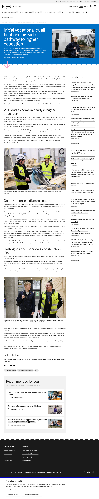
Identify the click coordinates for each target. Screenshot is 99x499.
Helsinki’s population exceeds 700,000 (82, 183)
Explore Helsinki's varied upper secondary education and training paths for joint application (27, 420)
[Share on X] (11, 365)
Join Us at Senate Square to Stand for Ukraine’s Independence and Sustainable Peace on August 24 (82, 231)
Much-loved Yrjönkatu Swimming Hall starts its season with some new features (82, 161)
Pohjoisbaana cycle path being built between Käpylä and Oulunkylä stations (83, 191)
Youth (36, 370)
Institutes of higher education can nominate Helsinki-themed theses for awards (83, 109)
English (81, 6)
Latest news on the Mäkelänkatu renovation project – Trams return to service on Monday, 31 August (83, 121)
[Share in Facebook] (5, 365)
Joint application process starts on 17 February (25, 406)
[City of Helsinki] (7, 472)
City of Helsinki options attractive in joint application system (27, 393)
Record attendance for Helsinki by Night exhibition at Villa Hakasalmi (83, 212)
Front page (4, 22)
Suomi (70, 6)
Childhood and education (10, 370)
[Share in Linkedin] (8, 365)
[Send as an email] (14, 365)
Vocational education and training (25, 370)
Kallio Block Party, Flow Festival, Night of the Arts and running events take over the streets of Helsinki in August (82, 242)
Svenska (75, 6)
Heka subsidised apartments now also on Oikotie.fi (82, 221)
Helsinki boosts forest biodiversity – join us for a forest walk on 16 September (82, 98)
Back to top (88, 472)
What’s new (11, 22)
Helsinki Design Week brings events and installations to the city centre (82, 252)
